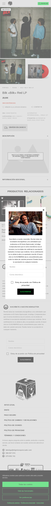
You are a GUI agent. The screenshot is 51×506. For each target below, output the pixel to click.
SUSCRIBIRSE (25, 292)
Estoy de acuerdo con (27, 283)
